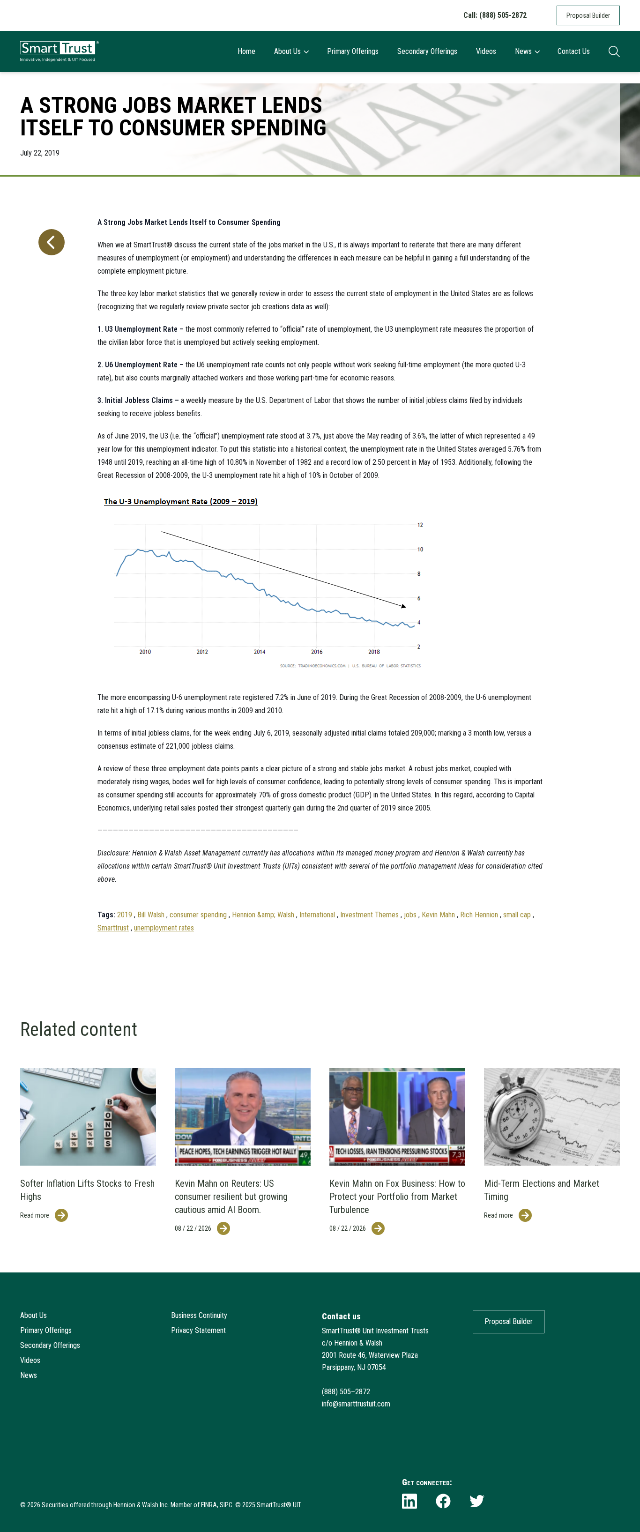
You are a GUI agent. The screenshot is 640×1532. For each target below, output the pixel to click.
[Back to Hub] (50, 570)
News (523, 51)
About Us (287, 51)
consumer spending (198, 914)
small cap (517, 914)
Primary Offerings (353, 51)
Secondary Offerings (427, 51)
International (317, 914)
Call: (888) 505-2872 (495, 15)
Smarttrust (113, 927)
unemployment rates (164, 927)
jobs (410, 914)
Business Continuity (199, 1315)
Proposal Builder (588, 15)
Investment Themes (369, 914)
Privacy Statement (198, 1330)
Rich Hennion (479, 914)
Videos (486, 51)
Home (246, 51)
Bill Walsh (150, 914)
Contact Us (574, 51)
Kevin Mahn (438, 914)
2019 (124, 914)
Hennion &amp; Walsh (263, 914)
